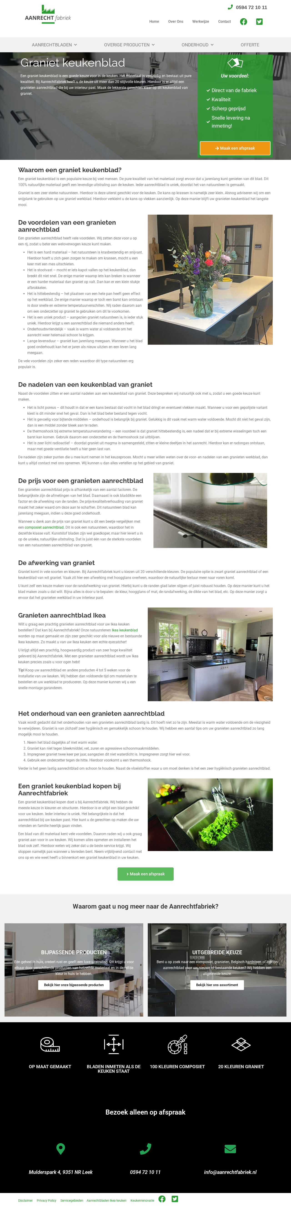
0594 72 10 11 (145, 1172)
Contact (224, 21)
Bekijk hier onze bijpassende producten (74, 985)
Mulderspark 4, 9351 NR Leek (61, 1172)
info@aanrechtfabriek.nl (230, 1172)
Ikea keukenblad (125, 630)
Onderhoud (195, 45)
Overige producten (127, 45)
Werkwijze (200, 21)
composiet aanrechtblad (44, 527)
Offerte (250, 45)
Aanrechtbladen (52, 45)
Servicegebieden (71, 1200)
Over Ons (175, 21)
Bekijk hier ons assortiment (217, 985)
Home (154, 21)
